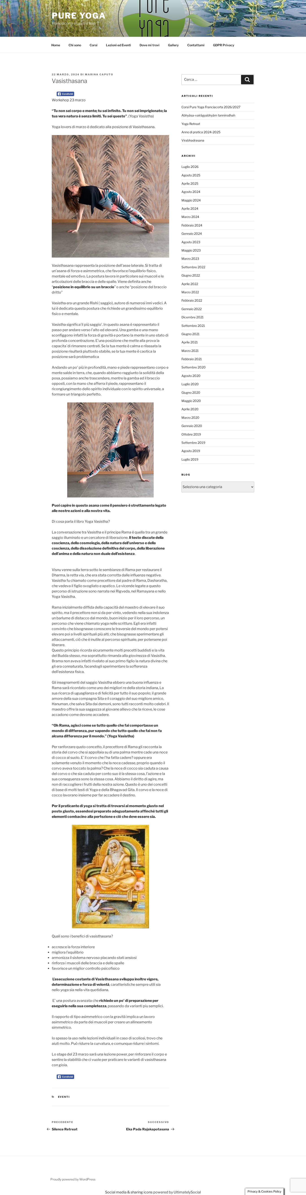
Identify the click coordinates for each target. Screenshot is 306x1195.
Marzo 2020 (190, 417)
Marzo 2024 (190, 217)
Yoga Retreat (190, 124)
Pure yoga (79, 16)
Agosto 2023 (190, 242)
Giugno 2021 (190, 334)
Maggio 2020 (191, 401)
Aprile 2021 (189, 342)
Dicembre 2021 (192, 317)
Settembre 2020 (193, 367)
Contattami (196, 45)
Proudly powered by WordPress (72, 1179)
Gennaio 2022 (191, 309)
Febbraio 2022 (191, 300)
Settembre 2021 (193, 326)
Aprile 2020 (189, 409)
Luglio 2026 (189, 167)
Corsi (93, 45)
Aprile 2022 (189, 284)
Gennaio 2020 (191, 426)
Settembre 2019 (193, 442)
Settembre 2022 (193, 267)
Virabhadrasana (192, 140)
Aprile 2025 (189, 183)
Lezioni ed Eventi (118, 45)
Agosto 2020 (190, 376)
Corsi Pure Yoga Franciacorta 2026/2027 (210, 107)
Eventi (64, 1096)
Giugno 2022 (190, 275)
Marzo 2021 (190, 351)
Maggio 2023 (191, 250)
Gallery (173, 45)
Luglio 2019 (189, 459)
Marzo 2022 (190, 292)
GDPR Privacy (223, 45)
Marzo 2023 (190, 258)
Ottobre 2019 (191, 434)
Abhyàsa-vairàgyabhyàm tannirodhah (208, 115)
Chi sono (75, 45)
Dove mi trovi (149, 45)
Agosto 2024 (190, 192)
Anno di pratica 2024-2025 (200, 132)
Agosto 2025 (190, 175)
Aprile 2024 (189, 208)
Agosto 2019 (190, 451)
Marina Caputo (99, 74)
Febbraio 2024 (191, 225)
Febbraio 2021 (191, 359)
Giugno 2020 (190, 392)
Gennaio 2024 (191, 233)
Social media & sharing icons (129, 1192)
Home (55, 45)
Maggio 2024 (191, 200)
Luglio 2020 (190, 384)
